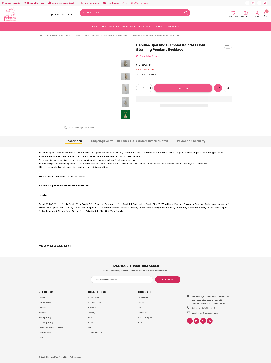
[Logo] (10, 14)
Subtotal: (140, 74)
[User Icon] (257, 13)
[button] (184, 99)
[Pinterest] (259, 3)
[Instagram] (253, 3)
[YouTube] (265, 3)
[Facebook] (247, 3)
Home (41, 35)
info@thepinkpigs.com (208, 313)
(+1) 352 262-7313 (61, 14)
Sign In (257, 16)
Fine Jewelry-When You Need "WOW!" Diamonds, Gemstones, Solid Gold (79, 35)
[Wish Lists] (218, 88)
